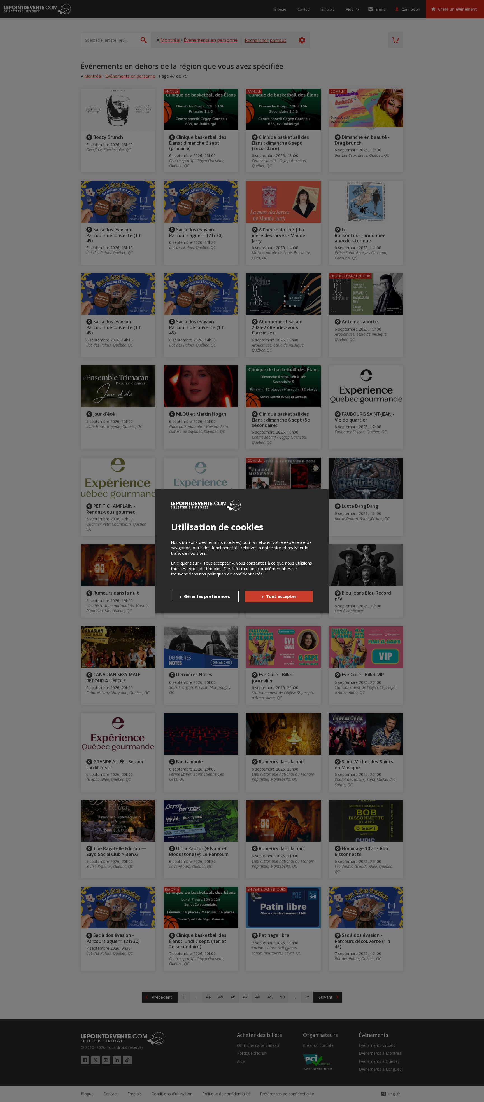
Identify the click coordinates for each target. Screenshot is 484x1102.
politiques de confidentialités (235, 574)
